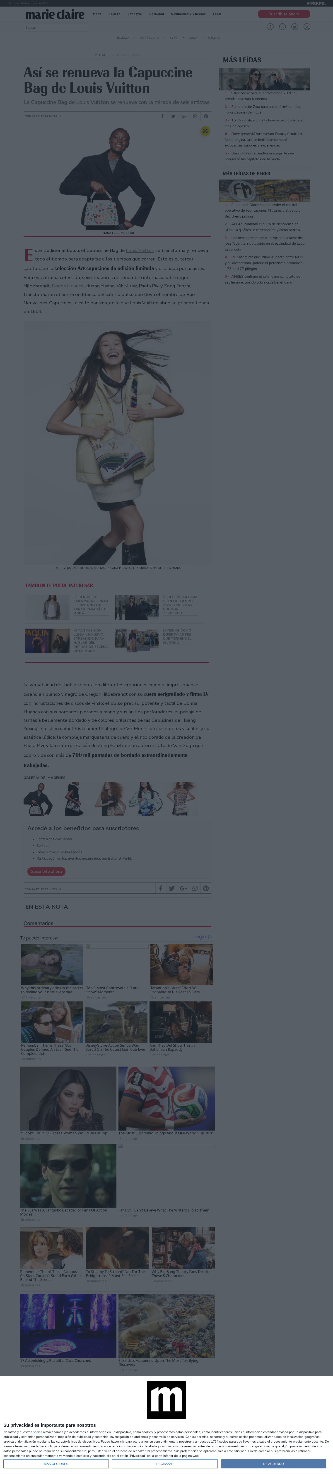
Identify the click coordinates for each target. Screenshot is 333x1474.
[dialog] (166, 1425)
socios (37, 1432)
